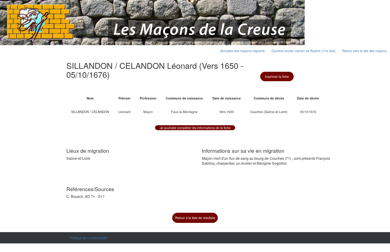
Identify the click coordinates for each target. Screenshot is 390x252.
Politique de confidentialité (88, 238)
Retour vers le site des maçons (364, 51)
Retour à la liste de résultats (195, 217)
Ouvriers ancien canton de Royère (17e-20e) (304, 51)
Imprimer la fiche (277, 76)
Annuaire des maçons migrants (242, 51)
